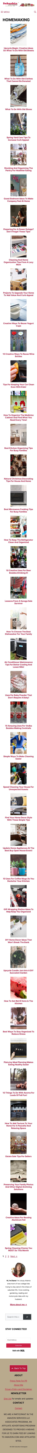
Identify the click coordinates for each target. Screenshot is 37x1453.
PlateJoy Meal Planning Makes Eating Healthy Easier (18, 1063)
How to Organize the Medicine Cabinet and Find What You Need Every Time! (19, 417)
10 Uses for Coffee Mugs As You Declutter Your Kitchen (18, 880)
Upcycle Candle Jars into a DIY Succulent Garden (18, 971)
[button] (35, 12)
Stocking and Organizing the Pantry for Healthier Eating (18, 169)
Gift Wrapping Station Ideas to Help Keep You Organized (18, 910)
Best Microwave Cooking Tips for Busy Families (18, 510)
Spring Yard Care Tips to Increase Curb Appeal (18, 138)
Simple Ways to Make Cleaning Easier (18, 757)
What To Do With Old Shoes (18, 109)
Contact (18, 1408)
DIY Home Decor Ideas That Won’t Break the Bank (18, 941)
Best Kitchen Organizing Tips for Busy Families (18, 449)
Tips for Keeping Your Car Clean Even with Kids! (18, 385)
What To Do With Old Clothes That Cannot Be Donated (18, 80)
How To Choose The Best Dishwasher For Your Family (18, 632)
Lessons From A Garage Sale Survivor (18, 602)
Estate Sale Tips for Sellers (18, 1156)
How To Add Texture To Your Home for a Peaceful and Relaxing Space (18, 1125)
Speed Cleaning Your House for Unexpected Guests (18, 788)
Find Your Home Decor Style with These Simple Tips (18, 818)
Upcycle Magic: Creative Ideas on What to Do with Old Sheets (18, 49)
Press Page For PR (18, 1381)
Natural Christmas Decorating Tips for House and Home (18, 480)
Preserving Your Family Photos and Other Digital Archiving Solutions (18, 1187)
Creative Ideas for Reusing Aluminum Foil (18, 1218)
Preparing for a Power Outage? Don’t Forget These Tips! (18, 230)
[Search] (27, 1317)
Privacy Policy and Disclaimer (18, 1389)
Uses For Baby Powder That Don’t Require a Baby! (18, 696)
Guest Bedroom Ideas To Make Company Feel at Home (18, 199)
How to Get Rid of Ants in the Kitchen (18, 1002)
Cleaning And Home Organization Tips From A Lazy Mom (18, 262)
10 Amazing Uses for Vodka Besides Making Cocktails (18, 727)
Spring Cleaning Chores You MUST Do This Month (18, 1249)
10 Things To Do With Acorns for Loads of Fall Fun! (18, 1094)
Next (13, 1256)
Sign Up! (7, 1398)
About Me (18, 1385)
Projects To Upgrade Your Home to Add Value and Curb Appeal (18, 294)
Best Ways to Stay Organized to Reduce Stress (18, 1032)
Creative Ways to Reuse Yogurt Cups (18, 324)
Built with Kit (19, 1350)
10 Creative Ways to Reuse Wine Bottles (18, 355)
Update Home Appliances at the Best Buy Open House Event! (18, 849)
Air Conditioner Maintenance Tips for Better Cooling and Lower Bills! (18, 664)
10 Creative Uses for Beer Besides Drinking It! (18, 571)
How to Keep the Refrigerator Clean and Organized (18, 541)
